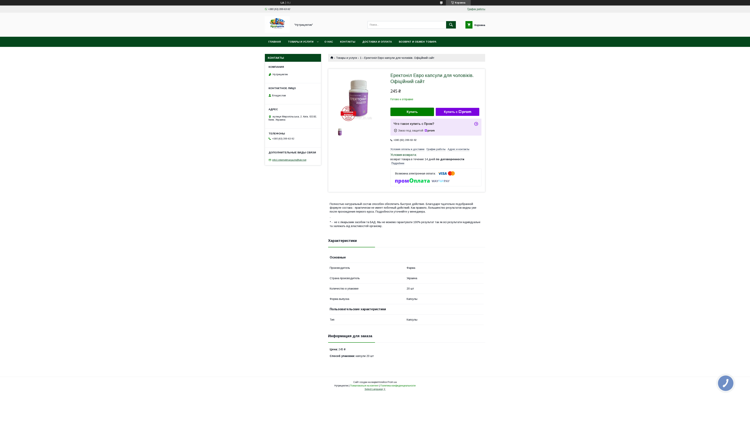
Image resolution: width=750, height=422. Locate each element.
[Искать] (451, 25)
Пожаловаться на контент (364, 385)
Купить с (451, 112)
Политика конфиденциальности (398, 385)
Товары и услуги (300, 41)
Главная (274, 41)
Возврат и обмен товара (417, 41)
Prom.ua (392, 382)
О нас (328, 41)
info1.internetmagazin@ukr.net (289, 159)
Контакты (347, 41)
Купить (412, 112)
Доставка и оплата (377, 41)
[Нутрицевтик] (277, 31)
